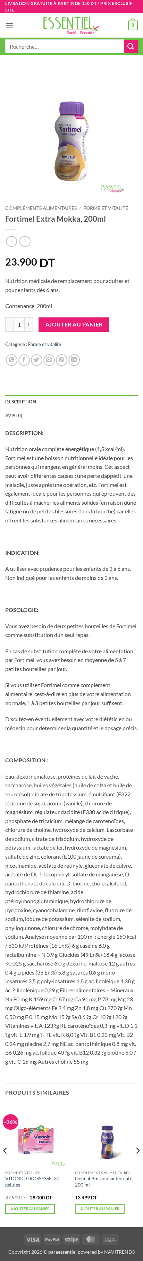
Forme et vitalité (105, 208)
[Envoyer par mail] (49, 360)
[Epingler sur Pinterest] (61, 360)
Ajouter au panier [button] (30, 1208)
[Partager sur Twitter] (36, 360)
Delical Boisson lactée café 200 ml (103, 1182)
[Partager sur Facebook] (24, 360)
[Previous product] (24, 241)
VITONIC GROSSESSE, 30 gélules (32, 1182)
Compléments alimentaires (41, 208)
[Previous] (5, 1164)
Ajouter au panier (74, 324)
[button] (9, 25)
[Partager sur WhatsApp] (11, 360)
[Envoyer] (131, 46)
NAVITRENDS (119, 1252)
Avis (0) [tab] (13, 415)
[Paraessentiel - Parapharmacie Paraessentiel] (71, 25)
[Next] (137, 1164)
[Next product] (11, 241)
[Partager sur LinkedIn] (74, 360)
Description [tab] (20, 401)
